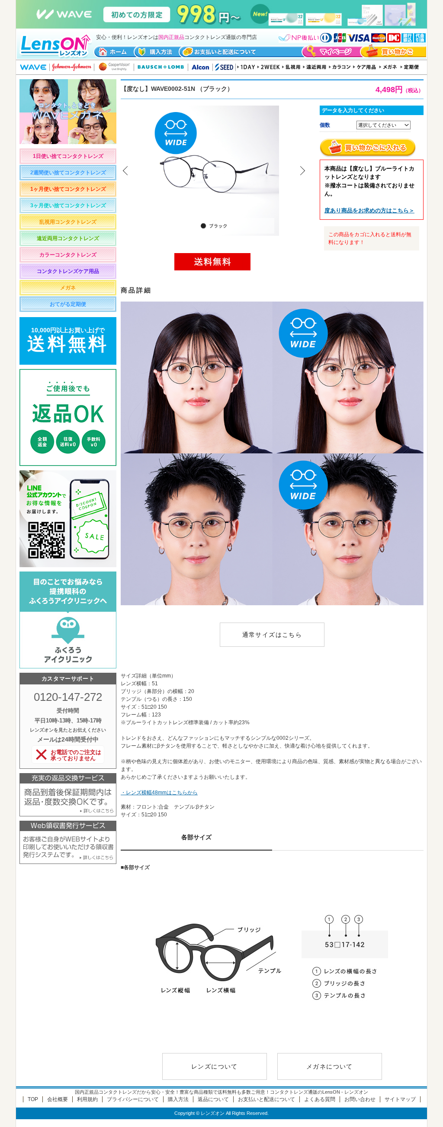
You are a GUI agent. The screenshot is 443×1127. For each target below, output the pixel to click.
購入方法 (178, 1099)
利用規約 (87, 1099)
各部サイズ (196, 837)
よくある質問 (319, 1099)
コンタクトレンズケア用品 (68, 271)
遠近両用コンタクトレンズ (68, 238)
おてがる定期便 (68, 304)
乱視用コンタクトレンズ (67, 222)
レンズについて (214, 1066)
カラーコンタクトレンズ (67, 255)
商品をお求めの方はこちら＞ (369, 210)
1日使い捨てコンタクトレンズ (68, 156)
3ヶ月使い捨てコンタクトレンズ (68, 205)
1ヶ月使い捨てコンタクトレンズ (68, 189)
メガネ (68, 288)
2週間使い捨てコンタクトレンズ (68, 173)
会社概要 (57, 1099)
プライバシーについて (133, 1099)
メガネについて (329, 1066)
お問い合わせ (360, 1099)
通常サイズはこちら (272, 634)
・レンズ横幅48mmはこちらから (159, 793)
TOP (33, 1099)
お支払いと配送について (266, 1099)
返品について (213, 1099)
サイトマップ (400, 1099)
